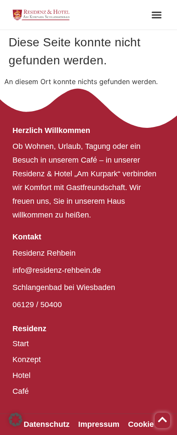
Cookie (141, 424)
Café (20, 391)
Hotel (21, 375)
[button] (157, 15)
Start (20, 343)
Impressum (98, 424)
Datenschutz (47, 424)
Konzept (26, 359)
